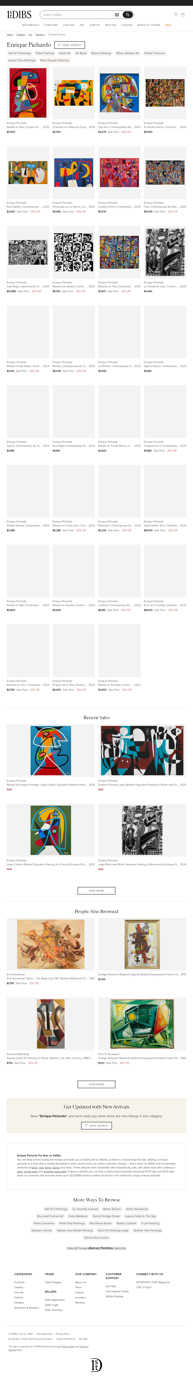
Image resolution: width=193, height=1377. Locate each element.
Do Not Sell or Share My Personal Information (30, 1338)
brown (56, 1167)
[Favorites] (176, 14)
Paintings (40, 34)
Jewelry (94, 25)
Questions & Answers (26, 1307)
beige (48, 1167)
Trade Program (53, 1282)
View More (96, 890)
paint (20, 1171)
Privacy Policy (63, 1333)
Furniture (51, 25)
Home (10, 34)
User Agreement (44, 1333)
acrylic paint (31, 1171)
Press (78, 1287)
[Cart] (183, 14)
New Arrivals (30, 25)
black (34, 1167)
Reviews (80, 1302)
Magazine (153, 1282)
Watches (110, 25)
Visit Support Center (117, 1291)
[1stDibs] (19, 14)
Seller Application (55, 1299)
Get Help (111, 1286)
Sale (168, 25)
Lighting (68, 25)
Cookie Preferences (66, 1338)
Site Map (83, 1338)
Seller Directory (53, 1310)
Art (82, 25)
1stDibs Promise (114, 1296)
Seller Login (51, 1305)
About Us (80, 1282)
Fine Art (18, 1292)
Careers (79, 1292)
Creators (21, 34)
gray (41, 1167)
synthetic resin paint (55, 1171)
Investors (80, 1297)
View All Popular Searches (96, 1248)
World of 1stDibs (148, 25)
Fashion (127, 25)
